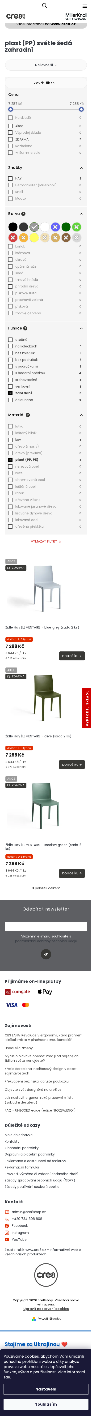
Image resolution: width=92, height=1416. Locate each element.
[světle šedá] (34, 227)
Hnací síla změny (19, 1048)
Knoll (48, 191)
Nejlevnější (44, 65)
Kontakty (12, 1141)
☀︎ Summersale (48, 152)
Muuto (48, 198)
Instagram (20, 1233)
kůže (48, 473)
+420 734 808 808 (27, 1219)
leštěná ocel (48, 486)
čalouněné (48, 400)
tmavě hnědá (48, 279)
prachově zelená (48, 299)
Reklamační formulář (22, 1167)
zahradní (48, 393)
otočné (48, 339)
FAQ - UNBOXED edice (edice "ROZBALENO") (40, 1110)
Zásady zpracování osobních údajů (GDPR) (40, 1180)
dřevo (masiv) (48, 446)
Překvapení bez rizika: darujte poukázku (37, 1081)
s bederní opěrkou (48, 373)
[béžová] (45, 237)
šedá (48, 273)
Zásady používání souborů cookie (32, 1187)
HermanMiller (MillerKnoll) (48, 185)
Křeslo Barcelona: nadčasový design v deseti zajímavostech (41, 1071)
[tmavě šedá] (23, 227)
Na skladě (48, 117)
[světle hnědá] (55, 237)
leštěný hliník (48, 433)
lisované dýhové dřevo (48, 513)
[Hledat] (44, 6)
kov (48, 439)
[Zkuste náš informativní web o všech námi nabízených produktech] (46, 1275)
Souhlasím (46, 1404)
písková (48, 306)
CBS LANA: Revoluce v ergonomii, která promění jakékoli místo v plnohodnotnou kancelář (43, 1037)
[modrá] (55, 227)
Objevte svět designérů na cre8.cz (33, 1089)
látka (48, 426)
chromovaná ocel (48, 479)
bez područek (48, 359)
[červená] (13, 237)
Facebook (20, 1225)
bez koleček (48, 353)
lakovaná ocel (48, 520)
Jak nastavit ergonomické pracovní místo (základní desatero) (39, 1099)
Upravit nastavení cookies (46, 1309)
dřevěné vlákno (48, 499)
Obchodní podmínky (22, 1148)
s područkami (48, 366)
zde (7, 1377)
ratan (48, 493)
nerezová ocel (48, 466)
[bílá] (45, 227)
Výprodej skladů (48, 132)
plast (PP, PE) (48, 459)
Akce (48, 126)
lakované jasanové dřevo (48, 506)
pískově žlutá (48, 293)
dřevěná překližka (48, 526)
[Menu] (85, 6)
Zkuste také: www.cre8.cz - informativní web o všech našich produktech (43, 1252)
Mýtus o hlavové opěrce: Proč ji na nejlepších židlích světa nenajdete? (42, 1058)
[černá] (13, 227)
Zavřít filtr (43, 83)
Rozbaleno (48, 146)
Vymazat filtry (44, 541)
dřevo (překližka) (48, 453)
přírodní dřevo (48, 286)
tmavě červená (48, 313)
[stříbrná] (76, 237)
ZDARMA (48, 139)
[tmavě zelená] (66, 227)
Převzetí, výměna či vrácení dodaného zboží (41, 1174)
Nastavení (46, 1389)
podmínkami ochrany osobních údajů (46, 941)
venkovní (48, 386)
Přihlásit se (47, 954)
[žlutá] (34, 237)
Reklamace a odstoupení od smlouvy (35, 1161)
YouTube (19, 1239)
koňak (48, 246)
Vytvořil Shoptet (49, 1319)
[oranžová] (23, 237)
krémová (48, 253)
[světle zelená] (76, 227)
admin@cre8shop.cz (29, 1212)
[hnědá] (66, 237)
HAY (48, 178)
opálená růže (48, 266)
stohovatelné (48, 379)
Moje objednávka (19, 1135)
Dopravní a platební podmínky (30, 1154)
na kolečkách (48, 346)
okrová (48, 259)
